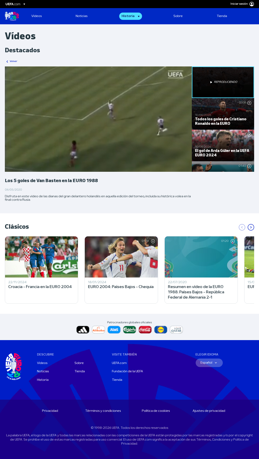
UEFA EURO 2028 (12, 16)
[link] (37, 16)
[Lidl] (160, 330)
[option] (223, 82)
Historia (43, 380)
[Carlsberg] (129, 330)
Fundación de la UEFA (127, 371)
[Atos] (114, 330)
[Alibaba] (98, 330)
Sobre (79, 363)
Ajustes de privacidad (209, 411)
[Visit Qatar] (176, 330)
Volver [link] (13, 61)
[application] (98, 119)
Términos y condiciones (103, 411)
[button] (130, 16)
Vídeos (42, 363)
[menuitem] (48, 16)
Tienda (79, 371)
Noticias (43, 371)
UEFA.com (119, 363)
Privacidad (50, 411)
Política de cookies (156, 411)
